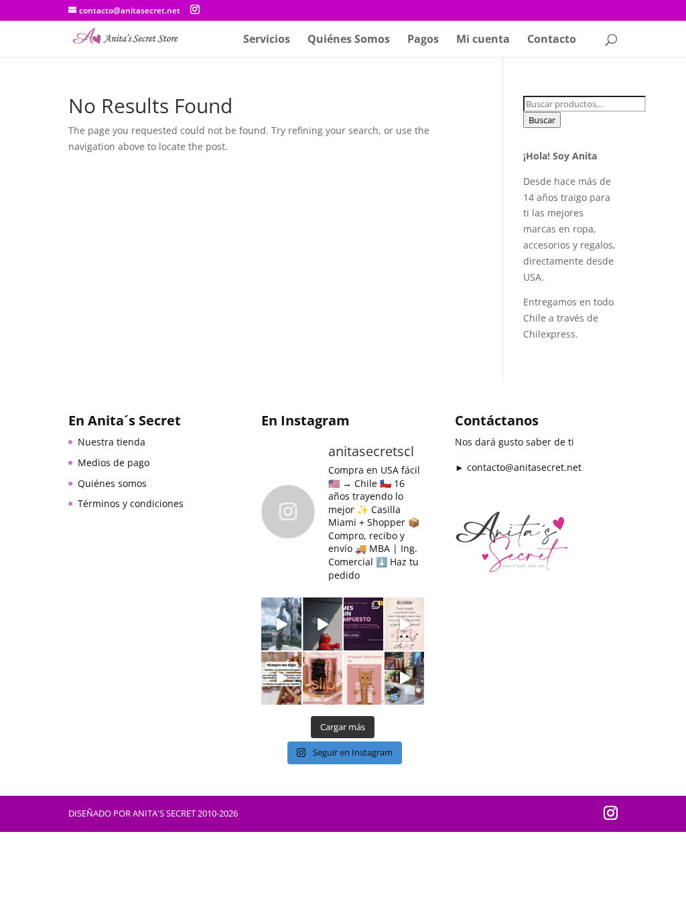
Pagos (423, 40)
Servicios (266, 40)
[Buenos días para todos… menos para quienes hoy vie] (322, 623)
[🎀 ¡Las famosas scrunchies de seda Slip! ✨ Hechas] (322, 678)
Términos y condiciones (131, 503)
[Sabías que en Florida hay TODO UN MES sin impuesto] (363, 623)
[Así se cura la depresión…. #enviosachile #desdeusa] (281, 623)
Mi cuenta (483, 40)
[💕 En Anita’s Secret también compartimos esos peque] (404, 623)
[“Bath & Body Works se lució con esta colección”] (404, 678)
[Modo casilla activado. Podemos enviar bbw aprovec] (281, 678)
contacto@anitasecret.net (524, 467)
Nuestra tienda (111, 441)
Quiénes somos (112, 483)
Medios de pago (113, 462)
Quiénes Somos (348, 40)
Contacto (551, 40)
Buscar (542, 120)
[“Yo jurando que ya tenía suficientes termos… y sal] (363, 678)
